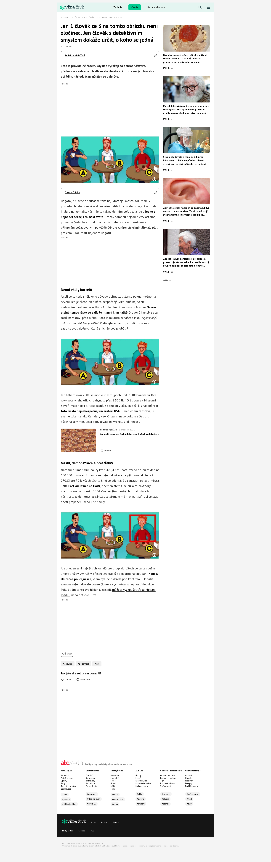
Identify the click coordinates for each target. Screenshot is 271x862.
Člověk (134, 7)
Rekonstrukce (141, 780)
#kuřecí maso (193, 794)
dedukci (84, 328)
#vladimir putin (93, 799)
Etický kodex (67, 831)
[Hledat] (200, 7)
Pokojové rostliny (168, 778)
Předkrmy (189, 780)
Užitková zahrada (167, 783)
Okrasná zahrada (167, 775)
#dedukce (67, 663)
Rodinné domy (142, 786)
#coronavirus (118, 799)
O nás (93, 822)
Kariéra (104, 822)
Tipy (162, 780)
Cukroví (188, 775)
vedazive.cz (66, 17)
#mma (115, 804)
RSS (92, 831)
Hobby (138, 775)
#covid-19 (91, 803)
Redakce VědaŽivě (75, 55)
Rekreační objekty (143, 783)
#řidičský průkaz (69, 804)
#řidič (64, 794)
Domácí (89, 775)
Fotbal (113, 780)
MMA (113, 786)
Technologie (91, 786)
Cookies (81, 831)
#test (97, 663)
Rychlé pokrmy (191, 786)
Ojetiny (64, 780)
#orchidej (166, 794)
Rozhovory (90, 780)
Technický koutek (68, 786)
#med (189, 799)
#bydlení (141, 803)
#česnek (165, 803)
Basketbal (115, 775)
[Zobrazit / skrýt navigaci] (208, 7)
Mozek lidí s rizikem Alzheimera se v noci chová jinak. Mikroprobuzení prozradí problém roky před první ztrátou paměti (186, 109)
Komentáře (90, 778)
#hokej (115, 794)
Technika (117, 7)
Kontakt (116, 822)
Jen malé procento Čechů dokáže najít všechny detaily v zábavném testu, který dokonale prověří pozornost (129, 433)
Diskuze (84, 679)
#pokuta (66, 799)
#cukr (189, 803)
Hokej (113, 783)
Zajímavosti (66, 789)
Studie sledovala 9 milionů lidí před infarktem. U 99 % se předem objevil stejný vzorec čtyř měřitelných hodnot (184, 160)
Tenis (113, 789)
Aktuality (65, 775)
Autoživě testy (67, 778)
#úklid (139, 794)
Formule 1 (115, 778)
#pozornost (83, 663)
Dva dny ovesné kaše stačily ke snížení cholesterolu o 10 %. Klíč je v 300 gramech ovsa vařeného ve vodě (185, 58)
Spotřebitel (90, 783)
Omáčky (188, 778)
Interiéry (139, 778)
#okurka (165, 799)
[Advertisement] (110, 107)
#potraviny (91, 794)
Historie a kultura (156, 7)
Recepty (188, 783)
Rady (63, 783)
